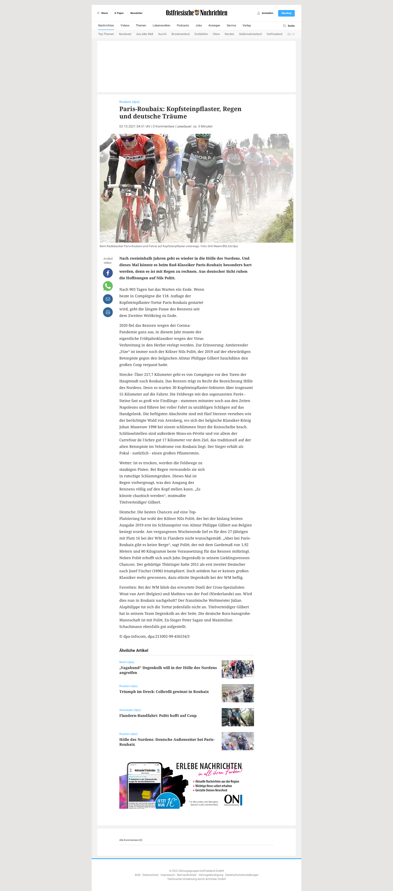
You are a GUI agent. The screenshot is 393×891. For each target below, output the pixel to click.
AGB (137, 875)
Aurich (162, 34)
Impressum (168, 875)
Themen (141, 25)
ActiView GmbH (216, 879)
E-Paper (119, 13)
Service (231, 25)
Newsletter (136, 13)
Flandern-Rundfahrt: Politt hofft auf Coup (158, 715)
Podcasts (183, 25)
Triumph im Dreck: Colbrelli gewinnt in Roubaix (164, 691)
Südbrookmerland (250, 34)
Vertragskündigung (211, 875)
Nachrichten (106, 25)
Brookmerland (181, 34)
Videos (125, 25)
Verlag (247, 25)
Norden (229, 34)
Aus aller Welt (144, 34)
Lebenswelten (161, 25)
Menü (104, 13)
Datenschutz (150, 875)
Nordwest (125, 34)
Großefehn (201, 34)
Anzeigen (214, 25)
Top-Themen (106, 34)
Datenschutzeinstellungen (242, 875)
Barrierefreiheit (186, 875)
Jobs (198, 25)
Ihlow (216, 34)
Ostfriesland (274, 34)
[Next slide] (290, 34)
